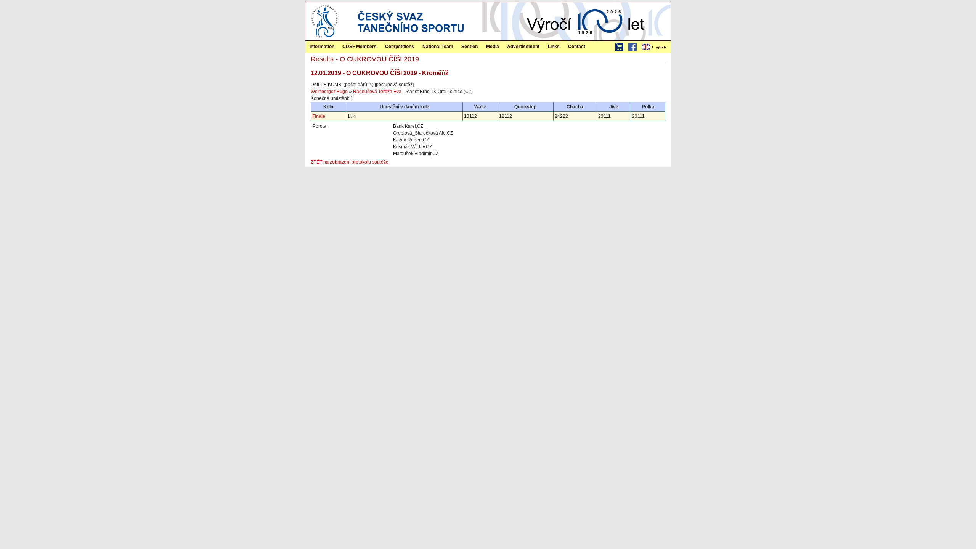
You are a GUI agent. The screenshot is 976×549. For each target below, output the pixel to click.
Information (322, 46)
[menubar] (655, 47)
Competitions (399, 46)
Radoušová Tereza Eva (377, 91)
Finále (318, 116)
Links (554, 46)
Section (469, 46)
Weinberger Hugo (329, 91)
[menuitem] (655, 47)
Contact (576, 46)
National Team (437, 46)
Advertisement (523, 46)
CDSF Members (359, 46)
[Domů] (324, 39)
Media (492, 46)
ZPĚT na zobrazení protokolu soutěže (349, 162)
